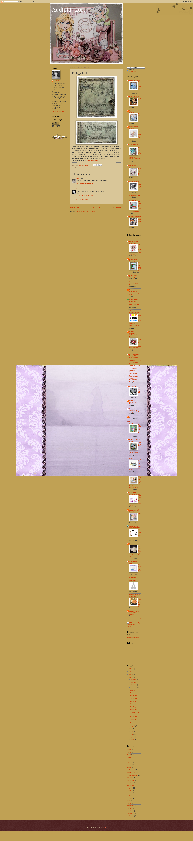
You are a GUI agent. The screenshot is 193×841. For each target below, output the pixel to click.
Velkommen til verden (134, 713)
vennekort (130, 813)
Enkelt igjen (133, 707)
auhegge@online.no (133, 637)
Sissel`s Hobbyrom (135, 216)
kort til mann (130, 785)
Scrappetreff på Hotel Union (134, 511)
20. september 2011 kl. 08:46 (84, 195)
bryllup (129, 754)
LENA (78, 178)
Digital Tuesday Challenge (134, 300)
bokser (129, 752)
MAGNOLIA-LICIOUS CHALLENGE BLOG (133, 334)
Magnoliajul (133, 716)
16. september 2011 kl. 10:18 (84, 183)
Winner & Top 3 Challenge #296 (139, 266)
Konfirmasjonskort (139, 220)
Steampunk (133, 698)
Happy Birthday (139, 100)
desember (134, 679)
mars (132, 739)
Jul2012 (129, 762)
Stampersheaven (92, 160)
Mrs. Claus (133, 695)
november (134, 682)
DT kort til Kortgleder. (139, 185)
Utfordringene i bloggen (133, 613)
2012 (130, 674)
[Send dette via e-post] (94, 165)
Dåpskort (129, 760)
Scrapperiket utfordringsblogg (134, 493)
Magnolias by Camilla (133, 127)
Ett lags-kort (134, 709)
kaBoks (129, 767)
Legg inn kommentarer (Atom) (86, 211)
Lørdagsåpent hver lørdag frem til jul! (134, 411)
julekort (129, 765)
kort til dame (130, 780)
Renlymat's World (134, 80)
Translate (134, 71)
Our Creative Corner (133, 422)
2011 (130, 677)
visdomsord (130, 816)
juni (132, 731)
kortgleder (130, 788)
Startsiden (97, 207)
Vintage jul (133, 704)
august (133, 726)
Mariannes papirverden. (133, 166)
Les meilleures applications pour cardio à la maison (134, 304)
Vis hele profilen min (58, 111)
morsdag (129, 793)
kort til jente (130, 783)
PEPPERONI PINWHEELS (139, 602)
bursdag (80, 168)
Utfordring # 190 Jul (139, 390)
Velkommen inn (134, 181)
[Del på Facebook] (99, 165)
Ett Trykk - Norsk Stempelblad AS (134, 355)
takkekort (130, 808)
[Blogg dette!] (96, 165)
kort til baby (130, 777)
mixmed (129, 790)
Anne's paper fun (134, 96)
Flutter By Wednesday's (133, 401)
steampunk (130, 805)
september (134, 688)
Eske (131, 722)
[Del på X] (97, 165)
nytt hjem (130, 798)
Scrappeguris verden (133, 145)
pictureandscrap (134, 417)
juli (132, 728)
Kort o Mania (133, 386)
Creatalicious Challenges (133, 260)
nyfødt (129, 795)
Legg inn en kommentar (81, 199)
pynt (128, 800)
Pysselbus (132, 200)
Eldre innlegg (118, 207)
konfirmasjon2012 (132, 775)
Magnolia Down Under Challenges (134, 526)
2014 (130, 669)
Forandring (139, 114)
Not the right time (134, 404)
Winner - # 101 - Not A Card (139, 568)
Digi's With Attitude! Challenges (132, 579)
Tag (131, 693)
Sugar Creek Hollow (133, 562)
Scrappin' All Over (135, 611)
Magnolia (133, 701)
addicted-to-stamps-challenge (134, 311)
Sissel (78, 189)
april (132, 737)
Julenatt (132, 690)
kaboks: (139, 514)
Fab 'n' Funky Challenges (133, 242)
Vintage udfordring (135, 459)
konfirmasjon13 (131, 772)
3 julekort (133, 719)
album (129, 749)
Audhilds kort (68, 9)
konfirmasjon (131, 770)
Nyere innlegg (75, 207)
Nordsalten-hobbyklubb (133, 290)
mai (132, 734)
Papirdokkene (133, 544)
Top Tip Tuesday (134, 475)
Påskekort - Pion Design (139, 172)
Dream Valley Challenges (133, 276)
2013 (130, 671)
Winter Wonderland (135, 282)
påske (129, 803)
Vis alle (139, 230)
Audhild (56, 81)
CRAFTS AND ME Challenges (134, 595)
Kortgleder (132, 409)
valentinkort (130, 811)
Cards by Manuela (134, 195)
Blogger (105, 827)
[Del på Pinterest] (101, 165)
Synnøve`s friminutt (132, 111)
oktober (133, 685)
